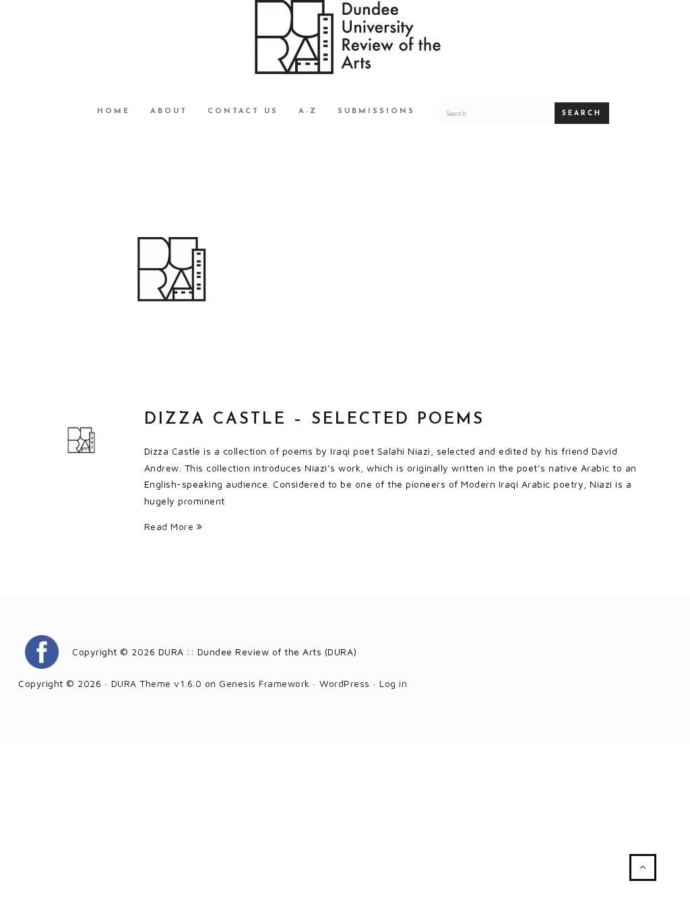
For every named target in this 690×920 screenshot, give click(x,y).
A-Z (308, 111)
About (168, 111)
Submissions (376, 111)
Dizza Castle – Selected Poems (314, 420)
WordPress (344, 683)
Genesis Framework (264, 683)
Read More (170, 526)
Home (113, 111)
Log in (393, 683)
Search (582, 113)
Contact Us (243, 111)
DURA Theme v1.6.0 (156, 683)
